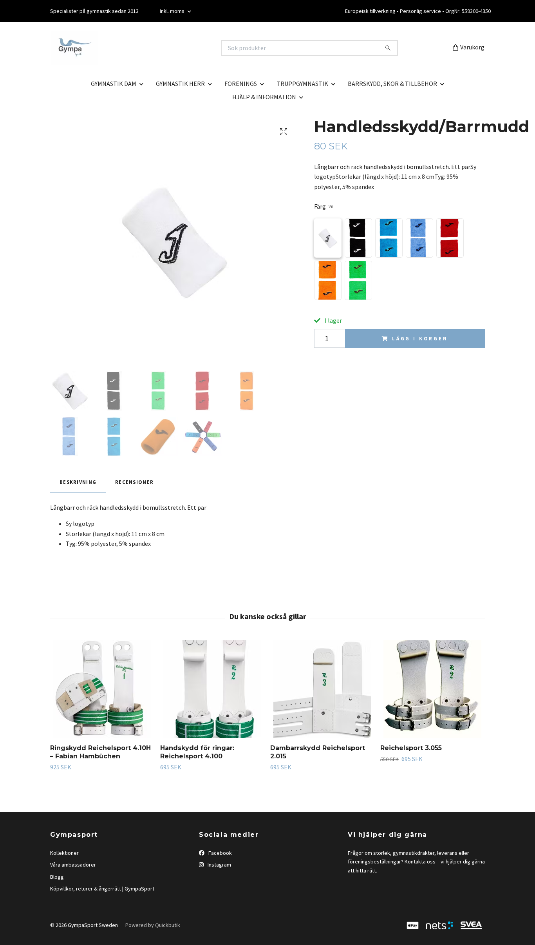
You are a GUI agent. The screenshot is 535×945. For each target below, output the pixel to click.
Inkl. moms (173, 11)
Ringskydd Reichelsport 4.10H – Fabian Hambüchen (100, 752)
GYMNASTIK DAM (113, 83)
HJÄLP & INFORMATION (264, 97)
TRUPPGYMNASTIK (302, 83)
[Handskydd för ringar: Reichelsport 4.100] (212, 689)
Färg (324, 206)
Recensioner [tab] (134, 482)
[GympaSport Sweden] (159, 48)
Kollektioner (64, 852)
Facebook (219, 852)
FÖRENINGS (240, 83)
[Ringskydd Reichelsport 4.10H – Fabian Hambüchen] (102, 689)
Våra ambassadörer (73, 864)
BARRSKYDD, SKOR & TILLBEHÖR (392, 83)
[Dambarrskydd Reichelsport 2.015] (322, 689)
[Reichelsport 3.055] (432, 689)
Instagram (218, 864)
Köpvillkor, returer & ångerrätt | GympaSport (102, 888)
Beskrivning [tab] (78, 482)
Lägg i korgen (420, 338)
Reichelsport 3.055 (411, 748)
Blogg (57, 876)
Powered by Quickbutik (152, 925)
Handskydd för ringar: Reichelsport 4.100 (197, 752)
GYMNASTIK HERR (180, 83)
